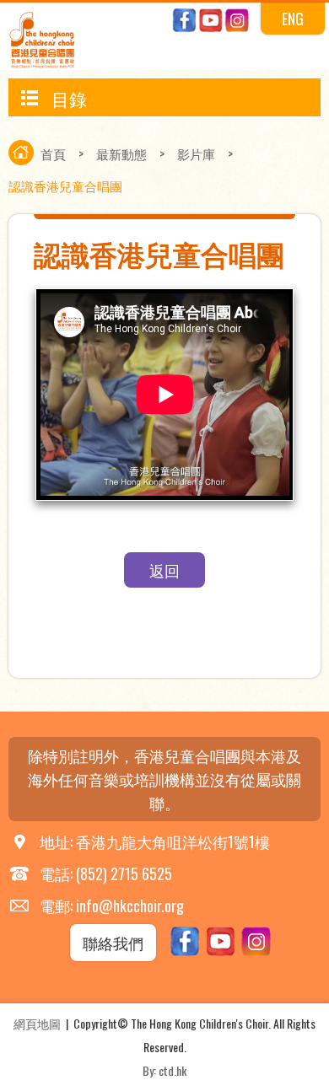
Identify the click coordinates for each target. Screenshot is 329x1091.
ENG (293, 19)
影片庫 (196, 153)
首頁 (53, 153)
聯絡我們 (113, 943)
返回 (164, 570)
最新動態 (121, 153)
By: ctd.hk (164, 1070)
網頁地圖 (37, 1023)
